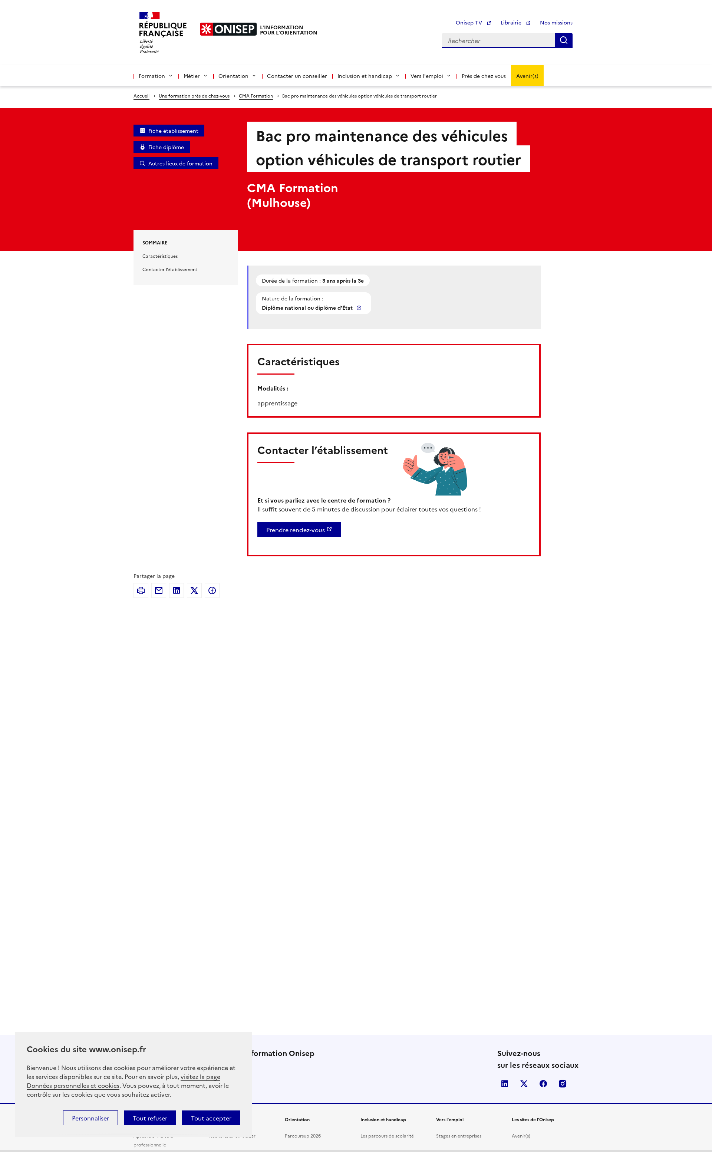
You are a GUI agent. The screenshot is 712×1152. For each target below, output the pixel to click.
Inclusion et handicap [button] (364, 75)
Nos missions (556, 22)
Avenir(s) (527, 75)
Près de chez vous (484, 75)
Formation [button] (152, 75)
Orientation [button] (233, 75)
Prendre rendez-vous (295, 530)
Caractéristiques (160, 256)
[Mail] (158, 590)
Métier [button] (192, 75)
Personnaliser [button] (90, 1118)
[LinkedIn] (176, 590)
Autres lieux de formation (180, 163)
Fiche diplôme (166, 147)
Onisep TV (470, 22)
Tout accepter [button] (211, 1118)
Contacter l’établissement (169, 269)
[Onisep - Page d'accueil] (228, 29)
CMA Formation (256, 95)
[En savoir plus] (359, 308)
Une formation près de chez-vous (194, 95)
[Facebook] (212, 590)
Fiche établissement (173, 130)
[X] (194, 590)
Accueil (141, 95)
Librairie (512, 22)
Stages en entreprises (458, 1135)
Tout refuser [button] (150, 1118)
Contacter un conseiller (297, 75)
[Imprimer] (141, 590)
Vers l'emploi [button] (427, 75)
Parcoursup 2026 (303, 1135)
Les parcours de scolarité (387, 1135)
